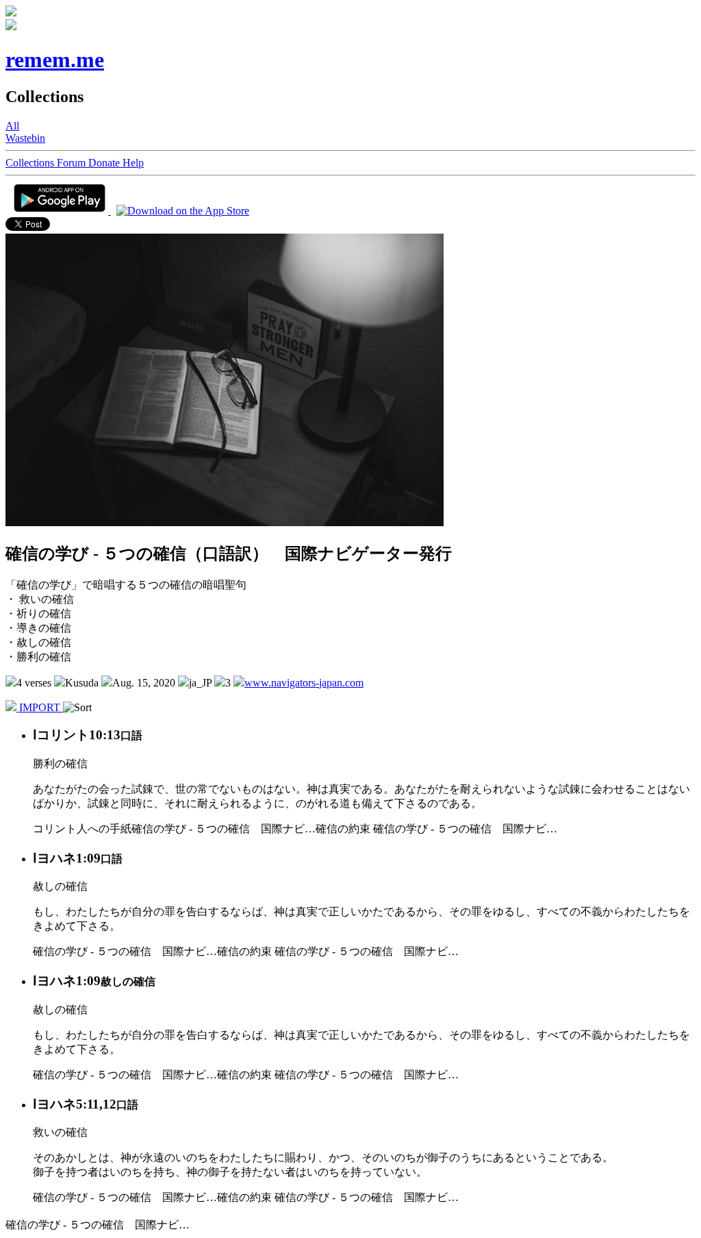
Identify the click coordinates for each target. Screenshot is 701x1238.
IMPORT (39, 707)
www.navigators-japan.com (304, 683)
